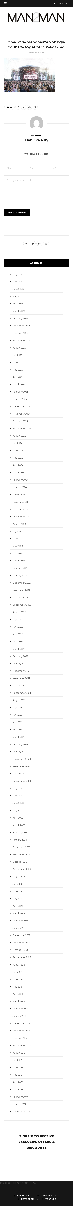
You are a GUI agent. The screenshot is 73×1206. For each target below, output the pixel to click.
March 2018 (19, 1001)
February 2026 (20, 318)
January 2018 (19, 1016)
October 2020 (20, 773)
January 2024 (20, 487)
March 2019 (19, 913)
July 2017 (17, 1060)
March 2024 (19, 472)
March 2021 (19, 737)
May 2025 (18, 369)
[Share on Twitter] (23, 107)
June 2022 (18, 626)
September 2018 (22, 957)
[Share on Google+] (29, 107)
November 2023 (21, 502)
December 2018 (21, 935)
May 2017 (17, 1074)
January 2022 (20, 663)
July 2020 (18, 795)
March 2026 (19, 311)
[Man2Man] (36, 17)
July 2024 (17, 443)
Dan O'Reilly (36, 140)
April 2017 (18, 1082)
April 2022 (18, 641)
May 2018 (18, 986)
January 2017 (19, 1104)
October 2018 (20, 949)
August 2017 (19, 1052)
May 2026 (18, 296)
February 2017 (20, 1096)
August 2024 (19, 435)
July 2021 (17, 707)
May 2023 (18, 546)
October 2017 (20, 1038)
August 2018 (19, 964)
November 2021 (21, 678)
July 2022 (17, 619)
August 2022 (19, 612)
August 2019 (19, 876)
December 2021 (21, 670)
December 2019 (21, 847)
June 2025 (18, 362)
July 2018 (17, 972)
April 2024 (18, 465)
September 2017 (22, 1045)
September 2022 (22, 604)
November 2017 (21, 1030)
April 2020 (18, 817)
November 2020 (22, 766)
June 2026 (18, 289)
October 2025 (20, 332)
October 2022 (20, 597)
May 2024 (18, 457)
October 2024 (20, 421)
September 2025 (22, 340)
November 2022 (21, 590)
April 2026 (18, 303)
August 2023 (19, 524)
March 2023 (19, 560)
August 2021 (19, 700)
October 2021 (20, 685)
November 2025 (21, 325)
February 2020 (21, 832)
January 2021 (19, 751)
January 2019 (19, 927)
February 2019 (20, 920)
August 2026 (19, 274)
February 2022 (20, 656)
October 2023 (20, 509)
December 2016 (21, 1111)
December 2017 (21, 1023)
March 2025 (19, 384)
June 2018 (18, 979)
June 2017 (18, 1067)
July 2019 (17, 884)
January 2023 (20, 575)
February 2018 (20, 1008)
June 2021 (18, 714)
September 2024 (22, 428)
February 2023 (20, 568)
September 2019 (22, 869)
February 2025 (20, 391)
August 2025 (19, 347)
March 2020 (19, 825)
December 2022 (22, 582)
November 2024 (21, 413)
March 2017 (19, 1089)
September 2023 (22, 516)
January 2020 (20, 839)
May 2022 (18, 634)
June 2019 (18, 891)
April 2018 (18, 994)
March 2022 (19, 648)
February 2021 (20, 744)
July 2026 (17, 281)
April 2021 (18, 729)
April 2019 (18, 905)
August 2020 (19, 788)
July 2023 (17, 531)
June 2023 (18, 538)
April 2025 (18, 377)
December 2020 (22, 759)
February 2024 (20, 479)
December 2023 (22, 494)
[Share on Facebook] (17, 107)
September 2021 (22, 692)
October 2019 (20, 861)
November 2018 (21, 942)
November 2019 (21, 854)
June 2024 (18, 450)
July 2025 (17, 355)
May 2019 (17, 898)
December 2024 (22, 406)
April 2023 (18, 553)
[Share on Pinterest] (35, 107)
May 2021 (17, 722)
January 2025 (20, 399)
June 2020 (18, 803)
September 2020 (22, 781)
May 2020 (18, 810)
